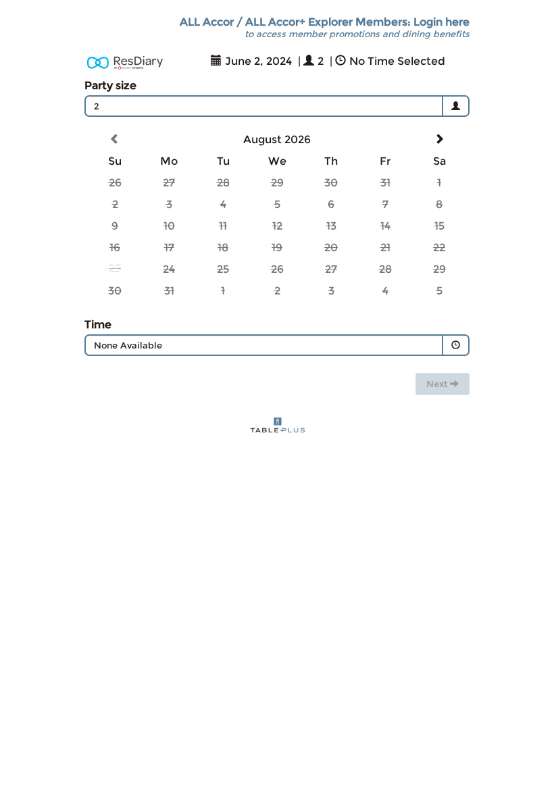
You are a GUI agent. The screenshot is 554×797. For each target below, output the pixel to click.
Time (97, 324)
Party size (110, 85)
